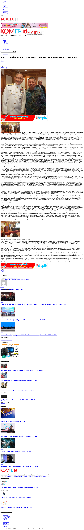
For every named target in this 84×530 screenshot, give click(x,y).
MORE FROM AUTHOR (17, 289)
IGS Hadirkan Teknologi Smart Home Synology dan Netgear (17, 390)
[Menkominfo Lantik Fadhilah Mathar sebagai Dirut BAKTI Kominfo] (8, 463)
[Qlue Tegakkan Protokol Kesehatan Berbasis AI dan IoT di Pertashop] (4, 377)
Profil (4, 8)
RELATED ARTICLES (6, 289)
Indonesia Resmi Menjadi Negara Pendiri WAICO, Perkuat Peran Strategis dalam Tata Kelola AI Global (29, 335)
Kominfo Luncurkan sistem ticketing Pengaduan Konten (17, 279)
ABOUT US (6, 526)
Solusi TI (5, 12)
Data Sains (5, 11)
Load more (3, 403)
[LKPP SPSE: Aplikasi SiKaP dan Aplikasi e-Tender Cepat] (4, 504)
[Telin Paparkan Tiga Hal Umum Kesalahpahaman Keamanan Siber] (8, 432)
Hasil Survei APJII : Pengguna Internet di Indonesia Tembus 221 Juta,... (20, 487)
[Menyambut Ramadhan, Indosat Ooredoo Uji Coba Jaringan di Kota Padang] (4, 367)
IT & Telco (5, 6)
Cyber (4, 5)
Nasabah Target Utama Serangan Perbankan (13, 421)
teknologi (6, 523)
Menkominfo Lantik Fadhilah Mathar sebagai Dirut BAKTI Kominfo (19, 466)
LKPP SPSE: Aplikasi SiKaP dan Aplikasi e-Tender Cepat (16, 507)
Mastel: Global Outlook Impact (13, 278)
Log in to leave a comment (6, 340)
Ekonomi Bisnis (7, 517)
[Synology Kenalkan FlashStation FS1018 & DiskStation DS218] (4, 397)
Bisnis (4, 4)
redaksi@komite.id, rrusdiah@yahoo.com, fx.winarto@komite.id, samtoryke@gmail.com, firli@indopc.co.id (28, 476)
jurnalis (2, 61)
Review (4, 9)
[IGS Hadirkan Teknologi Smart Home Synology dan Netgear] (4, 387)
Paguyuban (5, 7)
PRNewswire (6, 13)
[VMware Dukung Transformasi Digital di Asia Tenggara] (8, 447)
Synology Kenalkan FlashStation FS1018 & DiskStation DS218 (18, 400)
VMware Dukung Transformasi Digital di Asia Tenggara (16, 451)
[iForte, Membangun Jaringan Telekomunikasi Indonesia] (4, 495)
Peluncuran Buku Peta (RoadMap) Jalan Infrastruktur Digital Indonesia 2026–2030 (23, 320)
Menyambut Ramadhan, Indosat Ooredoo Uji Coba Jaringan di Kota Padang (22, 370)
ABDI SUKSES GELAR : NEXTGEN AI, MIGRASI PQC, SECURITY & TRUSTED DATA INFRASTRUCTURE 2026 (33, 304)
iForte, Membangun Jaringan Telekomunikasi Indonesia (16, 497)
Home (4, 1)
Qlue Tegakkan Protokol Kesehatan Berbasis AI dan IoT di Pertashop (19, 380)
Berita (4, 2)
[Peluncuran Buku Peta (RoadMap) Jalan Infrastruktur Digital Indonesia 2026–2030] (8, 316)
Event (5, 518)
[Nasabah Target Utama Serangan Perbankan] (8, 417)
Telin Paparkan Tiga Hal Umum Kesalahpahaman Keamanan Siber (19, 436)
